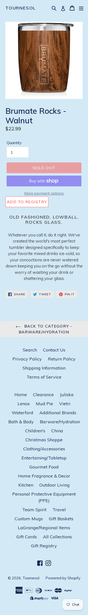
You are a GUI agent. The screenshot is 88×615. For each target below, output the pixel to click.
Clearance (43, 394)
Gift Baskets (61, 518)
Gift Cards (26, 537)
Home (20, 394)
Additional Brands (57, 412)
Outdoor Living (54, 485)
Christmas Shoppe (44, 440)
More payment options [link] (44, 193)
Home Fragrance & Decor (44, 476)
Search (30, 350)
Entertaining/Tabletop (44, 458)
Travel (59, 509)
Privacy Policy (27, 359)
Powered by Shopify (62, 578)
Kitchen (25, 485)
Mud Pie (44, 403)
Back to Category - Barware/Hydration (45, 329)
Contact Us (54, 350)
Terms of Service (44, 377)
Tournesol (20, 8)
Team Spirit (34, 509)
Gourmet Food (44, 467)
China (57, 431)
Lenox (24, 403)
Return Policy (62, 359)
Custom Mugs (29, 518)
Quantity (14, 142)
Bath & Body (21, 421)
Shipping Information (44, 368)
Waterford (22, 412)
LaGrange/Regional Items (44, 527)
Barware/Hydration (60, 421)
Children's (35, 431)
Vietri (64, 403)
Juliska (67, 394)
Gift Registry (44, 546)
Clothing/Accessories (44, 449)
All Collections (57, 537)
